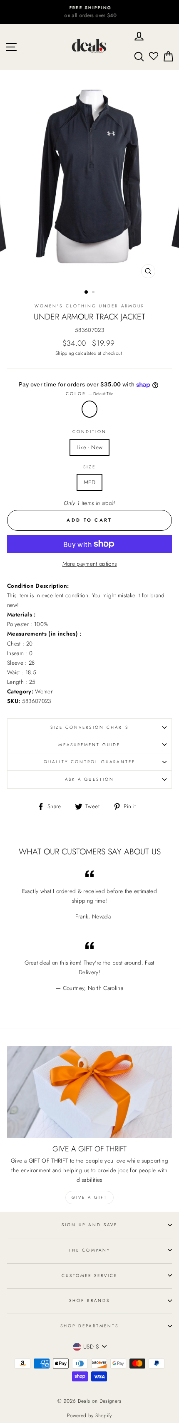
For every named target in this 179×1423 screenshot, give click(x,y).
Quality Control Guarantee (89, 762)
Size (89, 467)
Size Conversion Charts (89, 727)
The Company (89, 1250)
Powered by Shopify (89, 1415)
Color (89, 394)
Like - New (89, 447)
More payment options (89, 563)
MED (89, 482)
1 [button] (87, 292)
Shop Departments (89, 1326)
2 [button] (94, 293)
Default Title (89, 409)
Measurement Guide (89, 745)
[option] (89, 12)
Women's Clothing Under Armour (89, 306)
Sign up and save (89, 1225)
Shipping (64, 353)
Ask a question (89, 779)
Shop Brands (89, 1300)
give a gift (89, 1197)
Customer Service (90, 1275)
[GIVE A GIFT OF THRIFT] (89, 1092)
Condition (89, 431)
